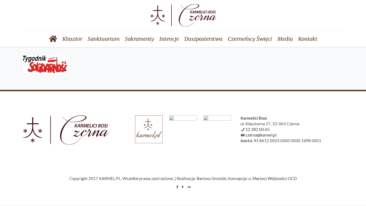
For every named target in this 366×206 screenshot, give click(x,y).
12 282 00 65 (257, 129)
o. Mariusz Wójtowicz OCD (272, 178)
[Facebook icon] (177, 186)
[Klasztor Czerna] (183, 15)
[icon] (189, 186)
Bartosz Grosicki (211, 178)
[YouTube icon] (183, 186)
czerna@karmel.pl (261, 135)
